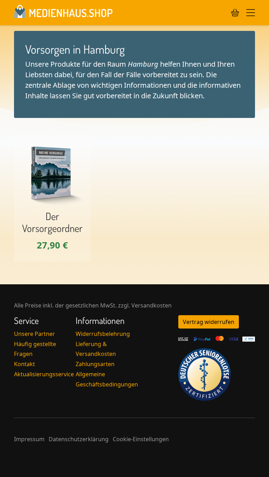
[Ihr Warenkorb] (235, 12)
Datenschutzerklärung (79, 439)
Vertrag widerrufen (208, 322)
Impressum (29, 439)
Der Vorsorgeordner (52, 222)
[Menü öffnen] (250, 12)
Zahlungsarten (95, 364)
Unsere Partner (34, 334)
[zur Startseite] (63, 12)
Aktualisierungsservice (44, 374)
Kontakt (24, 364)
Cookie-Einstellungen (141, 439)
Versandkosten (151, 305)
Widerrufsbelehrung (103, 334)
